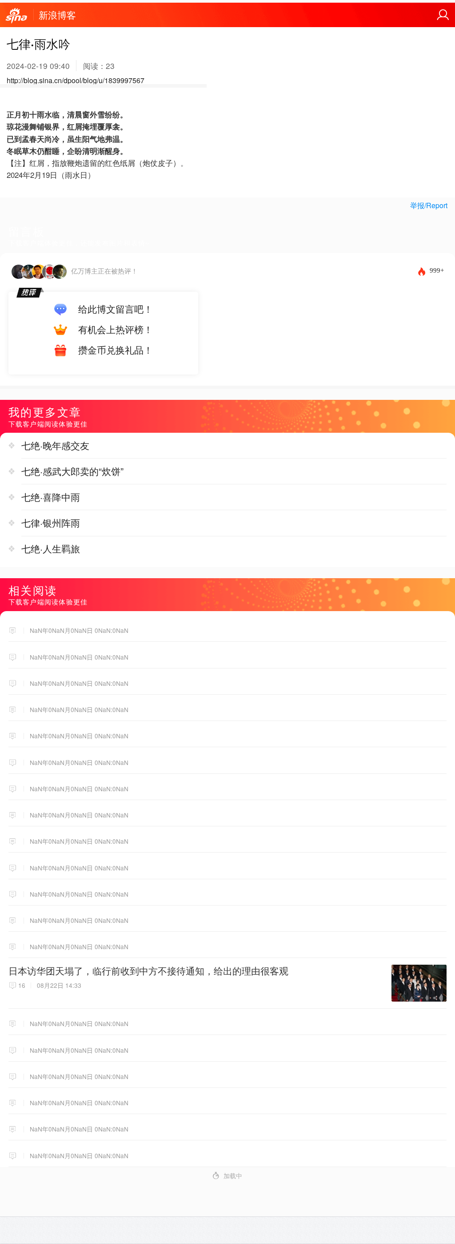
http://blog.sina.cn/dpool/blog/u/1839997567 (75, 80)
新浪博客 (57, 14)
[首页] (16, 16)
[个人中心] (443, 15)
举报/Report (428, 205)
